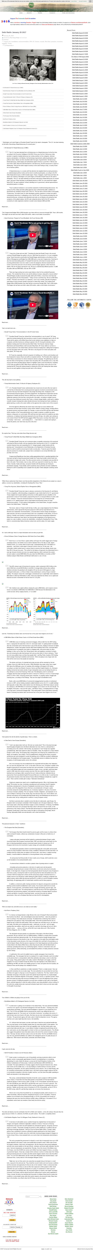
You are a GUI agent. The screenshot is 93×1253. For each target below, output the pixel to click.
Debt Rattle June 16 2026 (80, 217)
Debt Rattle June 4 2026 (80, 249)
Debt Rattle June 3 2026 (80, 252)
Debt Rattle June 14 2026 (80, 223)
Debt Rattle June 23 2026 (80, 199)
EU (33, 41)
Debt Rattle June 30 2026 (80, 180)
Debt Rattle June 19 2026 (80, 209)
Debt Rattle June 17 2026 (80, 215)
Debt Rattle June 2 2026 (80, 254)
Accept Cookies (83, 1)
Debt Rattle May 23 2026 (80, 281)
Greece (37, 41)
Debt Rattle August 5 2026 (80, 85)
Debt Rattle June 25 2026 (80, 193)
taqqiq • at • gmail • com (46, 1248)
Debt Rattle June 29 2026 (80, 183)
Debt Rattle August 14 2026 (80, 62)
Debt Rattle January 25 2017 (14, 32)
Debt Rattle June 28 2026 (80, 186)
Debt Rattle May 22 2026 (80, 283)
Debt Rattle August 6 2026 (80, 83)
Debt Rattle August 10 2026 (80, 72)
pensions (53, 41)
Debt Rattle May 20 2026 (80, 288)
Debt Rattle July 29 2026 (80, 104)
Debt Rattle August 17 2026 (80, 54)
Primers (40, 13)
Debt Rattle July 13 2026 (80, 146)
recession (60, 41)
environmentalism (24, 41)
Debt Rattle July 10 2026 (80, 154)
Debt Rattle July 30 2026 (80, 101)
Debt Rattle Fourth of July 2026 (80, 170)
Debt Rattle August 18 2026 (80, 51)
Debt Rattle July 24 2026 (80, 117)
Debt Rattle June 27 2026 (80, 188)
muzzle (42, 41)
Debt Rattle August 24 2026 (80, 35)
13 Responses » (9, 45)
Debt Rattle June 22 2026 (80, 201)
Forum (51, 13)
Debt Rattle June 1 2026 (80, 257)
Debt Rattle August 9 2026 (80, 75)
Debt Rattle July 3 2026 (80, 172)
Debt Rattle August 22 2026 (80, 41)
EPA (31, 41)
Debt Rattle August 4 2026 (80, 88)
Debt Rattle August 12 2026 (80, 67)
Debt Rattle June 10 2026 (80, 233)
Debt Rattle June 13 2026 (80, 225)
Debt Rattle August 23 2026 (80, 38)
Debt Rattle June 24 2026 (80, 196)
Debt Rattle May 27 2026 (80, 270)
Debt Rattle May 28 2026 (80, 267)
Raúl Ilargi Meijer (15, 37)
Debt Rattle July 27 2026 (80, 109)
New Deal (47, 41)
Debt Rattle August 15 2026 (80, 59)
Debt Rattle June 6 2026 (80, 244)
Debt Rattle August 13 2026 (80, 64)
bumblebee (14, 41)
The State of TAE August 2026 (80, 56)
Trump (10, 43)
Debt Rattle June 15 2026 (80, 220)
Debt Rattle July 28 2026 (80, 106)
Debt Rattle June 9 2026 (80, 236)
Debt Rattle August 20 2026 (80, 46)
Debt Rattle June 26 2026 (80, 191)
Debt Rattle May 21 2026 (80, 286)
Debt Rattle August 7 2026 (80, 80)
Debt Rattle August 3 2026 (80, 91)
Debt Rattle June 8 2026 (80, 238)
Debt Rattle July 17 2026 (80, 135)
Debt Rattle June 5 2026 (80, 246)
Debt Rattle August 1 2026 (80, 96)
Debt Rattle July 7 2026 (80, 162)
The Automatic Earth (21, 13)
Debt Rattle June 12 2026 (80, 228)
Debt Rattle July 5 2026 (80, 167)
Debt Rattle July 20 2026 (80, 128)
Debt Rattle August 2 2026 (80, 93)
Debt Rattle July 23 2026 (80, 120)
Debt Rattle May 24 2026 (80, 278)
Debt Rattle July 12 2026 (80, 149)
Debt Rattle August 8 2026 (80, 77)
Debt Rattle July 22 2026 (80, 122)
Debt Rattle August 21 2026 (80, 43)
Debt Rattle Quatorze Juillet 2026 (80, 143)
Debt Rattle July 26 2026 (80, 112)
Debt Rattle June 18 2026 (80, 212)
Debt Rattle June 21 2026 (80, 204)
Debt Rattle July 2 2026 (80, 175)
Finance (6, 39)
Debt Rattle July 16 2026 (80, 138)
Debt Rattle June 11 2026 (80, 230)
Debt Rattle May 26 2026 (80, 273)
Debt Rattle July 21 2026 (80, 125)
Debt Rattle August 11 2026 (80, 70)
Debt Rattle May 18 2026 (80, 294)
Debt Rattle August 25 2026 (80, 33)
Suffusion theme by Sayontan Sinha (85, 1248)
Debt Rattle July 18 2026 (80, 133)
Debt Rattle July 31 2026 (80, 99)
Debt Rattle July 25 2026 (80, 114)
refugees (4, 43)
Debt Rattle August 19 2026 (80, 48)
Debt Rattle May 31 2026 (80, 259)
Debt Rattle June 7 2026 (80, 241)
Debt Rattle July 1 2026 (80, 178)
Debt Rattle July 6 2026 (80, 164)
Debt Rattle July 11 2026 (80, 151)
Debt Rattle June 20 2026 (80, 207)
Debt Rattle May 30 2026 (80, 262)
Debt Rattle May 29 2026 (80, 265)
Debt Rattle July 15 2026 (80, 141)
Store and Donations (66, 13)
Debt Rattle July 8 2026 (80, 159)
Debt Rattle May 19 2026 (80, 291)
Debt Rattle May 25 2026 (80, 275)
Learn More (74, 1)
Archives (29, 13)
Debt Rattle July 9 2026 (80, 157)
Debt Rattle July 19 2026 (80, 130)
